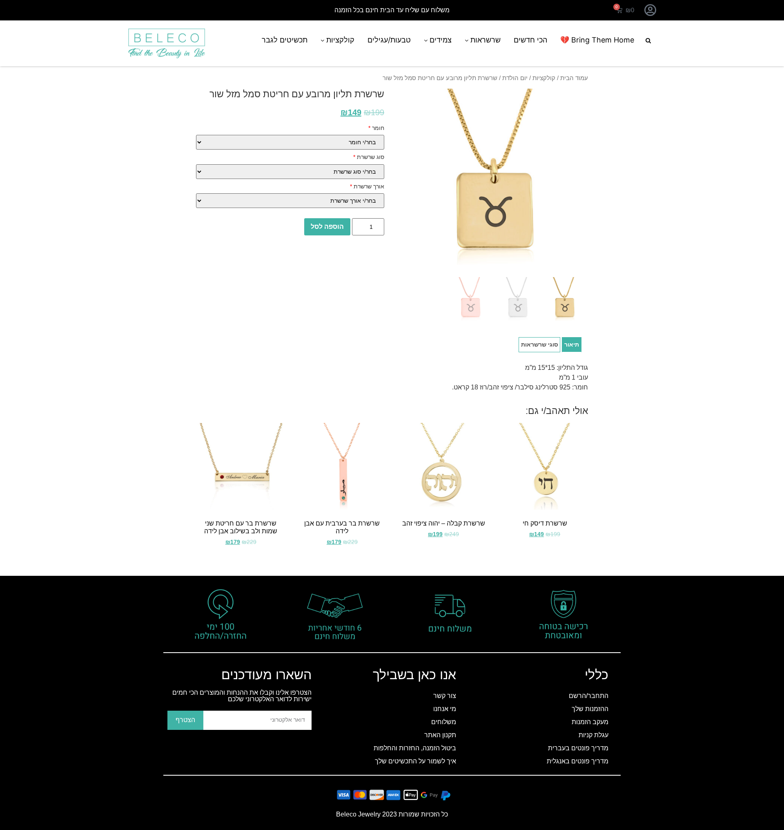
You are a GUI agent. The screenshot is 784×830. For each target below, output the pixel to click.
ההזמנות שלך (590, 708)
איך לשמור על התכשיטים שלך (415, 761)
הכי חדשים (530, 40)
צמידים (440, 40)
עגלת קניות (593, 735)
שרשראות (484, 40)
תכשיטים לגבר (284, 40)
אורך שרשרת (367, 186)
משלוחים (443, 721)
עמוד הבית (574, 78)
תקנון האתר (440, 735)
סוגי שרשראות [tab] (539, 344)
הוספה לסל (327, 226)
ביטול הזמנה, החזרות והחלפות (415, 748)
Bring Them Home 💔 (597, 40)
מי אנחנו (444, 708)
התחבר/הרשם (588, 695)
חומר (376, 128)
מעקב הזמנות (590, 721)
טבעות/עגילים (389, 40)
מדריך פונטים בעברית (578, 748)
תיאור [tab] (571, 344)
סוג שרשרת (368, 157)
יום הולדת (515, 78)
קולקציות (339, 40)
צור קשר (444, 695)
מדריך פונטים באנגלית (577, 761)
